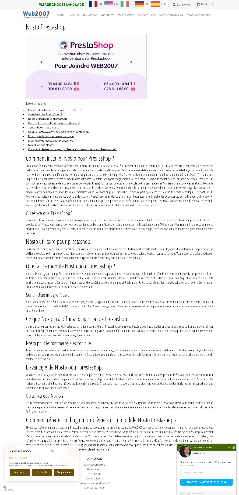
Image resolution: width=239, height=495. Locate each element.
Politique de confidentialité (95, 483)
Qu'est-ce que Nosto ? (41, 145)
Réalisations (94, 469)
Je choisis (42, 472)
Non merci (19, 472)
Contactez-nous (95, 487)
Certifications (94, 478)
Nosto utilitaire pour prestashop (47, 118)
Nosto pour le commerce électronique (51, 136)
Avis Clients (94, 474)
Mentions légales (94, 465)
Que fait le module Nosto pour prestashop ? (54, 123)
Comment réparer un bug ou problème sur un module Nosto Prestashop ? (72, 149)
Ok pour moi (64, 472)
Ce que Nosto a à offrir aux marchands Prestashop (58, 132)
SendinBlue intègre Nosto (43, 127)
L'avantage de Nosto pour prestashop (50, 140)
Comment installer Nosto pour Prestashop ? (54, 110)
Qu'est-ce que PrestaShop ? (45, 114)
